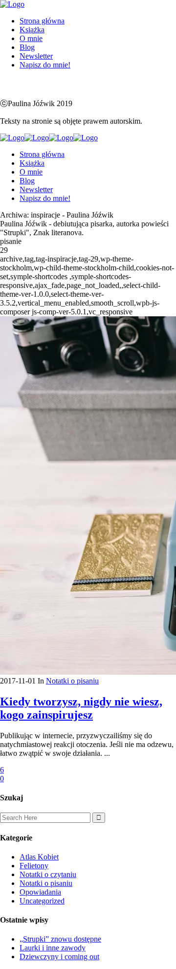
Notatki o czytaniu (48, 874)
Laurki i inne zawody (53, 948)
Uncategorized (42, 901)
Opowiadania (40, 892)
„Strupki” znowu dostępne (60, 939)
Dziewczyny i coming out (59, 956)
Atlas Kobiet (39, 857)
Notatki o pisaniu (72, 681)
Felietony (34, 865)
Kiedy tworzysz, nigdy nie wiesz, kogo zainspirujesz (81, 708)
